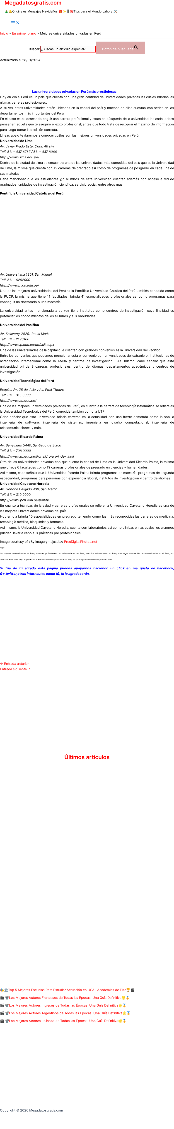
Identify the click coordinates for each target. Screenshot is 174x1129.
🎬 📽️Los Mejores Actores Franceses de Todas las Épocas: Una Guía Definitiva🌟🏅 (65, 998)
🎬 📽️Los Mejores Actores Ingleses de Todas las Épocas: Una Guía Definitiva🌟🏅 (63, 1005)
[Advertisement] (87, 231)
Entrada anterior (14, 664)
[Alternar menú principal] (15, 23)
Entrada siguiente (15, 669)
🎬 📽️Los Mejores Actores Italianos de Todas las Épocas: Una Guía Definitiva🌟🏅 (63, 1021)
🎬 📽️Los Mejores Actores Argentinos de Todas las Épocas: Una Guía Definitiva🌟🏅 (65, 1013)
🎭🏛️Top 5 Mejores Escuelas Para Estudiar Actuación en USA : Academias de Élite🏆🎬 (67, 990)
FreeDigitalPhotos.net (80, 542)
